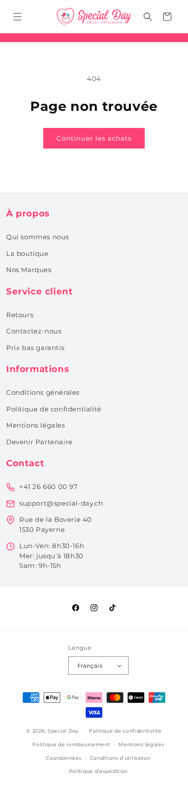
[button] (17, 16)
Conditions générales (43, 392)
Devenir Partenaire (39, 442)
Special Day (63, 731)
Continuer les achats (94, 138)
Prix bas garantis (35, 348)
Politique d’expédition (98, 771)
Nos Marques (29, 270)
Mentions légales (35, 425)
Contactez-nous (33, 331)
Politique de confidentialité (53, 409)
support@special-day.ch (61, 503)
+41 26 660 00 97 (48, 486)
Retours (19, 315)
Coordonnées (63, 758)
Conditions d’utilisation (120, 758)
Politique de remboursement (71, 744)
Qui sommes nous (37, 237)
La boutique (27, 253)
